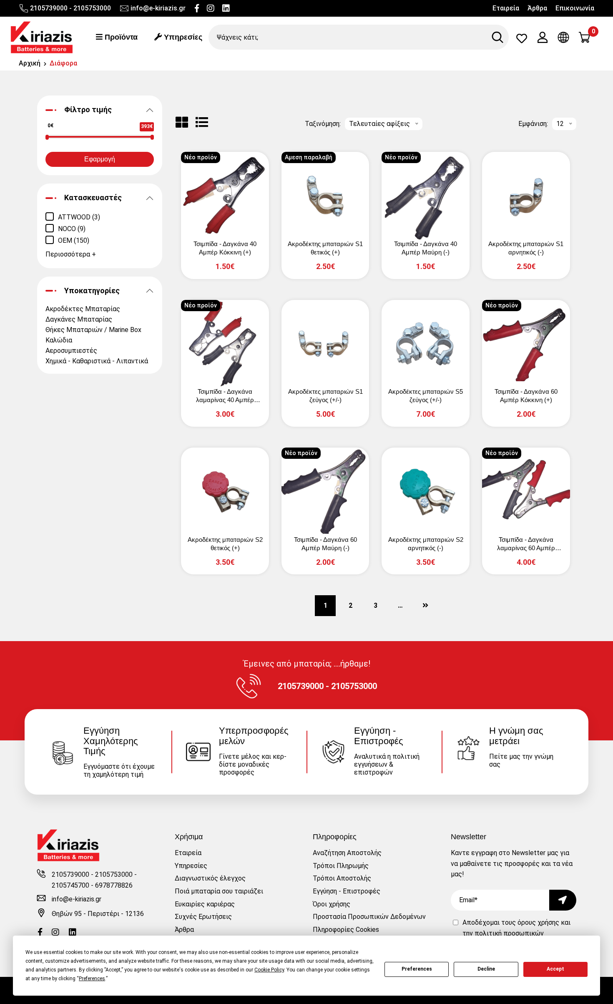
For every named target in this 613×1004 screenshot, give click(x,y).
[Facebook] (197, 8)
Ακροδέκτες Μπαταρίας (82, 309)
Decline (486, 969)
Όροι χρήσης (331, 904)
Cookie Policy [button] (269, 970)
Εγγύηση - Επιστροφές (346, 891)
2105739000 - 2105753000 (70, 8)
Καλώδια (58, 340)
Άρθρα (537, 8)
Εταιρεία (505, 8)
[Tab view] (182, 122)
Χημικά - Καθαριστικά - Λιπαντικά (96, 361)
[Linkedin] (226, 8)
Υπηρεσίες (182, 37)
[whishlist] (521, 40)
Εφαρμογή (99, 159)
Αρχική (29, 63)
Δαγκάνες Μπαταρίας (78, 319)
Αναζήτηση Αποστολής (347, 853)
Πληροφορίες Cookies (346, 930)
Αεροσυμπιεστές (71, 351)
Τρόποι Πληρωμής (341, 866)
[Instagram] (210, 8)
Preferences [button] (92, 978)
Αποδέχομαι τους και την (516, 933)
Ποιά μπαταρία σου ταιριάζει (219, 891)
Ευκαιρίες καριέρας (205, 904)
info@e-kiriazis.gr (158, 8)
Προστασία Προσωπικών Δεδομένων (369, 917)
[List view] (202, 122)
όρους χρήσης (538, 922)
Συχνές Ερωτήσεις (203, 917)
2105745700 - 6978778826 (92, 885)
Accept (555, 969)
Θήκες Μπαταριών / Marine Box (93, 330)
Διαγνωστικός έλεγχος (210, 878)
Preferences (417, 969)
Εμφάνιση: (533, 124)
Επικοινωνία (574, 8)
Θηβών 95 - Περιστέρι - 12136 (98, 914)
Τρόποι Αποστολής (342, 878)
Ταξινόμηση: (323, 124)
